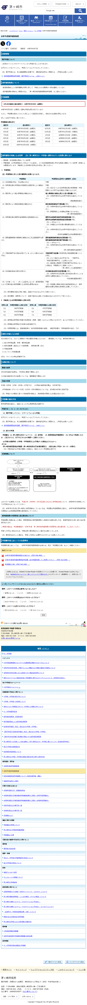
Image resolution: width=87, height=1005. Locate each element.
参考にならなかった (34, 593)
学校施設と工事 (9, 835)
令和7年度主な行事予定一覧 (13, 805)
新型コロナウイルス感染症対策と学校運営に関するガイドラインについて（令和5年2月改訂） (35, 678)
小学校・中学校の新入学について (15, 696)
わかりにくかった (36, 601)
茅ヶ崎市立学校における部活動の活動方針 (18, 922)
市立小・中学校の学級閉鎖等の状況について (18, 858)
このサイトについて (66, 970)
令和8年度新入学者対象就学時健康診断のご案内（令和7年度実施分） (26, 795)
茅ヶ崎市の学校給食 (10, 882)
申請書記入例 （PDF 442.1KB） (16, 564)
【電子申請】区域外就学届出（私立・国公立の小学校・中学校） (25, 732)
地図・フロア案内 (9, 996)
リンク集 (82, 970)
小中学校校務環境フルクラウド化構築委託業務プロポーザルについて (26, 663)
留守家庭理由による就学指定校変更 (15, 721)
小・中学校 (38, 31)
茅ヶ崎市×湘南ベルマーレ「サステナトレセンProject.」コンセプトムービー (29, 907)
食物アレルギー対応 (10, 872)
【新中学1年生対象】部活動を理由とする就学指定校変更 (22, 736)
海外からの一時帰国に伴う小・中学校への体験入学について (23, 706)
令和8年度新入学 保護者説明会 (14, 790)
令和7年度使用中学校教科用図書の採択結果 (18, 936)
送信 (43, 615)
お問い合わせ (26, 996)
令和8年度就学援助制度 (11, 766)
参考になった (10, 593)
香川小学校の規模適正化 (12, 747)
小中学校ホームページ (11, 687)
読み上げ (78, 4)
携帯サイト (7, 970)
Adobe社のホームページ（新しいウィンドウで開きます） (29, 574)
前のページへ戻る (54, 962)
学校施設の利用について (12, 825)
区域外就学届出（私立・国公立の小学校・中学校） (20, 726)
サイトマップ (21, 970)
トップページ (13, 31)
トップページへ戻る (76, 962)
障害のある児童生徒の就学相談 (14, 917)
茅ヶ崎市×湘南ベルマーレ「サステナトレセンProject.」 (22, 902)
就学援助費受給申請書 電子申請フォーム (24, 76)
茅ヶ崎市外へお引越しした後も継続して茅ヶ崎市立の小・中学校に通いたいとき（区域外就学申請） (37, 741)
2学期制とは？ (8, 815)
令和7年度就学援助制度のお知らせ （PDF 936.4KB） (24, 555)
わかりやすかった (11, 601)
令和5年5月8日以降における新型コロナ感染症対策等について (24, 673)
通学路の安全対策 (9, 848)
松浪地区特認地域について (12, 752)
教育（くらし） (28, 31)
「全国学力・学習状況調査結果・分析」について (20, 912)
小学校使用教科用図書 (11, 931)
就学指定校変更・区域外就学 (13, 716)
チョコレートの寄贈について (13, 877)
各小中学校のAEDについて (12, 863)
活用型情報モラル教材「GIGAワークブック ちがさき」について (25, 891)
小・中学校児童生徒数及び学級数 (15, 945)
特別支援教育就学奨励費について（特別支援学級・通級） (23, 776)
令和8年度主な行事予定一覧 (13, 810)
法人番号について (30, 991)
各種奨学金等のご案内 (11, 781)
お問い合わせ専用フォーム (10, 638)
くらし (21, 31)
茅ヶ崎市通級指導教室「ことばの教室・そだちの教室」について (25, 896)
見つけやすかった (11, 610)
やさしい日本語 (42, 4)
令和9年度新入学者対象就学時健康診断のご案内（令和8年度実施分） (26, 800)
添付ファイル (7, 550)
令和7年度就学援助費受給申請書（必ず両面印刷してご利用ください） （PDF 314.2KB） (37, 560)
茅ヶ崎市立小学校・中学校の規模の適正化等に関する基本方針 (24, 757)
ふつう (21, 593)
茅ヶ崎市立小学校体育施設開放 (14, 830)
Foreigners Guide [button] (61, 4)
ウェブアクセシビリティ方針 (42, 970)
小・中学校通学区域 (10, 711)
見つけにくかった (36, 610)
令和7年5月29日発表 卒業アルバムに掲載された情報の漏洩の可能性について (29, 668)
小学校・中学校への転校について (15, 701)
